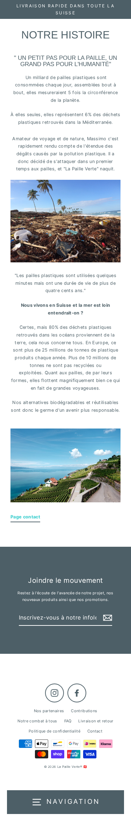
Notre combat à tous (37, 721)
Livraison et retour (95, 721)
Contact (94, 731)
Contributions (84, 710)
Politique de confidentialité (54, 731)
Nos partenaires (49, 710)
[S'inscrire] (106, 618)
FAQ (68, 721)
